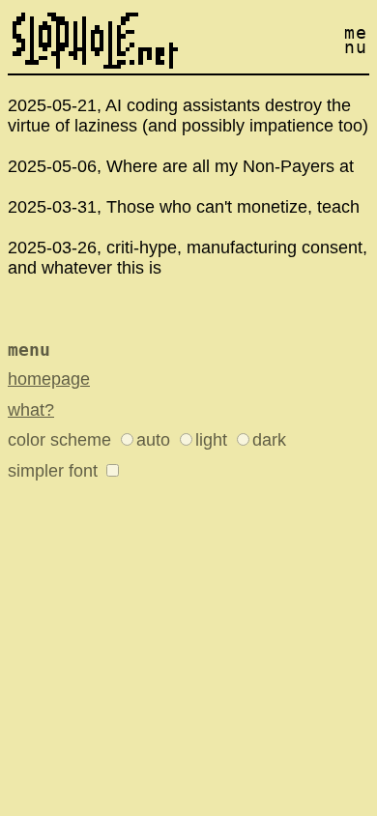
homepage (49, 379)
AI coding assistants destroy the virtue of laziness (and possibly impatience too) (188, 115)
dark (269, 440)
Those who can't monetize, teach (233, 207)
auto (153, 440)
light (211, 440)
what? (31, 410)
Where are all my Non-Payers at (230, 166)
